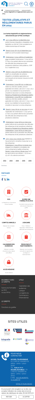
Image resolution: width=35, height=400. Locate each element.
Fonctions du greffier (8, 307)
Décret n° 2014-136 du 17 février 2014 (16, 151)
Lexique (22, 291)
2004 (17, 160)
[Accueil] (2, 10)
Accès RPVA (5, 292)
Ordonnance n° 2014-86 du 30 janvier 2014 (18, 145)
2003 (11, 160)
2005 (23, 160)
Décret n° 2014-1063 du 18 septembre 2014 (19, 72)
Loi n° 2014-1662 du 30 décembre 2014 (18, 40)
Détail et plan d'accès (24, 384)
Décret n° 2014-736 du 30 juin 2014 (16, 109)
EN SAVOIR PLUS (28, 393)
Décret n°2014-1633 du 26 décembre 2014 (18, 50)
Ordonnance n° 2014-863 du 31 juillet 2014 (19, 84)
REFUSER (9, 397)
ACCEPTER (26, 397)
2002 (4, 160)
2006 (30, 160)
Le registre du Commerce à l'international (24, 295)
